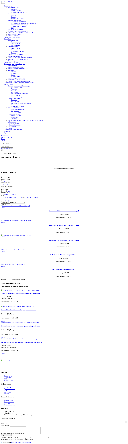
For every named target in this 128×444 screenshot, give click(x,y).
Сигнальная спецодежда (18, 21)
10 (3, 184)
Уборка (10, 128)
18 (3, 188)
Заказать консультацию (7, 418)
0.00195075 (6, 194)
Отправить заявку (6, 435)
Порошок (14, 100)
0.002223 (14, 194)
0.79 (4, 191)
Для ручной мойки (16, 95)
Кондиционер (15, 101)
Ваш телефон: (5, 425)
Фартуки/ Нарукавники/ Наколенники (19, 81)
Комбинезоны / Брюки (17, 18)
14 (7, 184)
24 (7, 188)
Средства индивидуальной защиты (14, 64)
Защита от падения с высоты (16, 78)
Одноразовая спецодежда (18, 26)
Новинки (7, 131)
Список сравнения (9, 405)
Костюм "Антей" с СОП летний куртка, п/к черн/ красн (18, 310)
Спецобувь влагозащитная (15, 54)
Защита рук (11, 70)
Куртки (13, 17)
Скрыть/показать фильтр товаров (64, 168)
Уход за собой (12, 126)
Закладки (7, 403)
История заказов (9, 402)
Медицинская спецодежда (15, 29)
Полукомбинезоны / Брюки (19, 12)
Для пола (14, 90)
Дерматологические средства (16, 79)
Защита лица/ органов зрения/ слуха (18, 68)
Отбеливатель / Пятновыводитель (21, 103)
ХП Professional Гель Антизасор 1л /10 (64, 269)
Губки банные (12, 122)
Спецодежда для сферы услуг (16, 34)
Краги (13, 75)
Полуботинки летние (17, 51)
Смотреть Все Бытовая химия (13, 129)
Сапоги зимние (15, 43)
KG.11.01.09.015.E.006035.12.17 (12, 197)
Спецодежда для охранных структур (18, 31)
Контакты (4, 140)
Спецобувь (7, 39)
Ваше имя (4, 424)
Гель (12, 104)
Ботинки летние (16, 48)
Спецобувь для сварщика (15, 61)
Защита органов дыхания (15, 67)
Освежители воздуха (17, 97)
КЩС (12, 28)
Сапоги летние (15, 50)
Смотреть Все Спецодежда (12, 37)
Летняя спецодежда (13, 14)
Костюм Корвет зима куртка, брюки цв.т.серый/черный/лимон (20, 326)
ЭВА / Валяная (15, 45)
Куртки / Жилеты (16, 10)
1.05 (9, 191)
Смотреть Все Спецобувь (11, 62)
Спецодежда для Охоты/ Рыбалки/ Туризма (20, 32)
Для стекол (14, 92)
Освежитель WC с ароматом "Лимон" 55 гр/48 (64, 211)
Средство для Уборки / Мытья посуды (19, 86)
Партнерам (7, 392)
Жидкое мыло (15, 111)
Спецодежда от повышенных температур (23, 23)
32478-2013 (6, 201)
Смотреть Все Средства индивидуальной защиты (19, 82)
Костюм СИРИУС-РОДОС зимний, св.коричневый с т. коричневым (22, 342)
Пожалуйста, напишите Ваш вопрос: (12, 433)
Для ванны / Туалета (17, 87)
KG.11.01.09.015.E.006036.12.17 (33, 197)
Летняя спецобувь (13, 46)
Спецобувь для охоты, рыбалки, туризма (20, 57)
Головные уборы (13, 35)
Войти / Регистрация (6, 148)
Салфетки (14, 118)
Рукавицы (14, 73)
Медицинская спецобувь (15, 56)
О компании (4, 135)
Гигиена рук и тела (13, 107)
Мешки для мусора (13, 123)
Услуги (3, 139)
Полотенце (14, 117)
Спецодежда (8, 6)
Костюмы (14, 9)
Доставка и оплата (6, 137)
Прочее (6, 133)
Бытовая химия (8, 84)
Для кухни (14, 89)
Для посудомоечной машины (19, 93)
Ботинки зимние (16, 42)
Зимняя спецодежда (13, 7)
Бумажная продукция (14, 114)
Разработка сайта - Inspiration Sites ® (21, 442)
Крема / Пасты (15, 76)
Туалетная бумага (16, 115)
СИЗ (5, 379)
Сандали (13, 53)
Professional (6, 181)
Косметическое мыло (17, 109)
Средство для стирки (14, 98)
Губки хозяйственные (14, 125)
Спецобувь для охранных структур (18, 59)
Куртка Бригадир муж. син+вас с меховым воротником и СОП (20, 293)
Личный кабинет (9, 400)
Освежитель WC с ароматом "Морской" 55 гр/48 (64, 240)
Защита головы (12, 65)
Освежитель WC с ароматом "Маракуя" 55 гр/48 (64, 225)
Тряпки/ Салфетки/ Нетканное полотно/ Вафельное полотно (25, 120)
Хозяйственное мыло (17, 106)
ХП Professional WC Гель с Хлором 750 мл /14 (64, 254)
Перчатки (14, 71)
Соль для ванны (16, 112)
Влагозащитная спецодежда (19, 24)
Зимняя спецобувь (13, 40)
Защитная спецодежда (14, 20)
